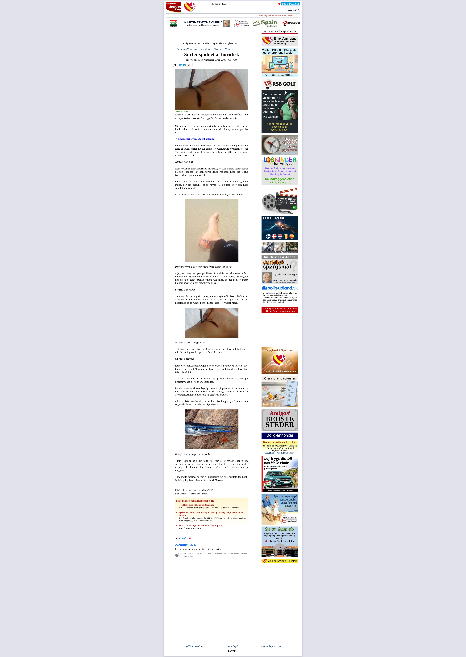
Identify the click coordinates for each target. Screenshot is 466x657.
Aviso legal (233, 646)
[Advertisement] (212, 35)
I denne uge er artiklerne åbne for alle (257, 15)
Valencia (229, 49)
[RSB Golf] (233, 23)
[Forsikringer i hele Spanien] (263, 23)
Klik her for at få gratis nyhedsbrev (191, 493)
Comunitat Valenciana (187, 49)
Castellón (205, 49)
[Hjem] (173, 7)
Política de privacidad (271, 646)
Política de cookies (194, 646)
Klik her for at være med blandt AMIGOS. (194, 490)
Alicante (217, 49)
